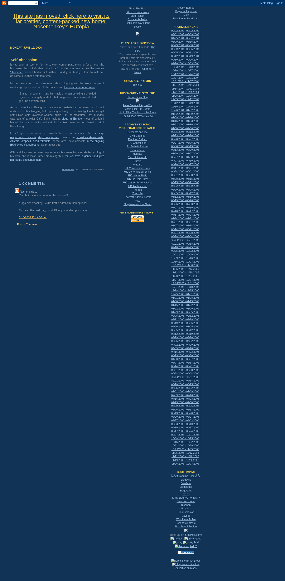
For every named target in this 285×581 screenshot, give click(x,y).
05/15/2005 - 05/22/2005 (185, 182)
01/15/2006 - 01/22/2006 (185, 305)
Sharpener (16, 72)
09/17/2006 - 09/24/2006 (185, 431)
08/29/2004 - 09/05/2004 (185, 49)
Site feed (137, 84)
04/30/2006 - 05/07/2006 (185, 359)
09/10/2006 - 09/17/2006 (185, 427)
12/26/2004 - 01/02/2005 (185, 110)
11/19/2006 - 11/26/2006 (185, 460)
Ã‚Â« (174, 476)
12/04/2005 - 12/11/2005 (185, 283)
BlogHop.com (193, 534)
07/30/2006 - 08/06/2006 (185, 406)
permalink (68, 169)
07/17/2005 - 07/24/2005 (185, 214)
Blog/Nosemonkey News (137, 204)
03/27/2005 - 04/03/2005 (185, 157)
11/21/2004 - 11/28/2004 (185, 92)
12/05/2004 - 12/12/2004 (185, 99)
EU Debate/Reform (137, 146)
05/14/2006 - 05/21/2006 (185, 366)
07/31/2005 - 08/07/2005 (185, 222)
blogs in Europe (72, 118)
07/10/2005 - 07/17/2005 (185, 211)
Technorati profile (186, 523)
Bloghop (186, 505)
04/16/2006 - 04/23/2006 (185, 352)
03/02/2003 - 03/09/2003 (185, 34)
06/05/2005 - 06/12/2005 (185, 193)
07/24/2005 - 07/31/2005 (185, 218)
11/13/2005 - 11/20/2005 (185, 272)
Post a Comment (27, 224)
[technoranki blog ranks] (186, 557)
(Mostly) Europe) (186, 7)
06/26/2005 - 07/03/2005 (185, 204)
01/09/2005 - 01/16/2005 (185, 117)
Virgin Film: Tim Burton (137, 109)
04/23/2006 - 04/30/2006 (185, 355)
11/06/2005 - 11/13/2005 (185, 269)
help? (193, 546)
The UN (137, 190)
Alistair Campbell (20, 141)
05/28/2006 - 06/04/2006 (185, 373)
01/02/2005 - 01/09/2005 (185, 114)
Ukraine (137, 164)
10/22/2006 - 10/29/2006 (185, 445)
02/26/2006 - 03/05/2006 (185, 326)
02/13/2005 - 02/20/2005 (185, 135)
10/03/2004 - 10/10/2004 (185, 67)
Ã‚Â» (198, 476)
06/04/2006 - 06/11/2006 (185, 377)
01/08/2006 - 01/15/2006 (185, 301)
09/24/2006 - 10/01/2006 (185, 435)
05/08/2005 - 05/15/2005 (185, 179)
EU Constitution (137, 143)
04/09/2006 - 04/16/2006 (185, 348)
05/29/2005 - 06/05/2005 (185, 189)
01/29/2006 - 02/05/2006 (185, 312)
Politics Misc (137, 186)
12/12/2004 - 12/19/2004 (185, 103)
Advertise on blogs (186, 568)
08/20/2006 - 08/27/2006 (185, 417)
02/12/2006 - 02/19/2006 (185, 319)
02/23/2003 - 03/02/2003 (185, 31)
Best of (137, 26)
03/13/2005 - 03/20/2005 (185, 150)
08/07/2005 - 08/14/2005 (185, 225)
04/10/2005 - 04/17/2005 (185, 164)
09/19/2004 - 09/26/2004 (185, 59)
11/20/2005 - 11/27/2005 (185, 276)
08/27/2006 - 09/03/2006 (185, 420)
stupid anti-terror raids (89, 137)
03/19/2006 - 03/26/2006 (185, 337)
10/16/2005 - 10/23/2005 (185, 261)
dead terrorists (41, 141)
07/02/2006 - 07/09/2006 (185, 391)
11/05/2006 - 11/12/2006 (185, 453)
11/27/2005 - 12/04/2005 (185, 280)
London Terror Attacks (137, 182)
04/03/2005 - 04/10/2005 (185, 160)
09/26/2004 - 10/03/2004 (185, 63)
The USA (137, 193)
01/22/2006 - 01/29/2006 (185, 308)
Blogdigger (186, 487)
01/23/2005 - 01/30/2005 (185, 124)
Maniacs (137, 154)
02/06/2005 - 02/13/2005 (185, 132)
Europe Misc (137, 150)
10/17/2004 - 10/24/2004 (185, 74)
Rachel (24, 191)
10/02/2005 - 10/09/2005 (185, 254)
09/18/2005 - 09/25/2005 (185, 247)
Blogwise (186, 480)
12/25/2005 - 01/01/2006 (185, 294)
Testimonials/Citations (137, 23)
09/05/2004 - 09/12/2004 (185, 52)
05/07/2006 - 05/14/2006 (185, 362)
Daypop (186, 516)
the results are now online (79, 87)
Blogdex (186, 508)
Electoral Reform (137, 139)
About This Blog (137, 8)
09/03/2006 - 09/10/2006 (185, 424)
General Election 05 (137, 172)
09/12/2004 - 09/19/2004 (185, 56)
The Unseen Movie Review (137, 116)
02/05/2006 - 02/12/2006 (185, 315)
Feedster (186, 483)
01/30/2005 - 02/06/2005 (185, 128)
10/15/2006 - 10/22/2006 (185, 442)
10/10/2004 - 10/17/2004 (185, 70)
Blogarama (186, 490)
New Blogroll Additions (186, 18)
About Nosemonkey (137, 12)
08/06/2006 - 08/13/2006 (185, 409)
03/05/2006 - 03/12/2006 (185, 330)
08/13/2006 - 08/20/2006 (185, 413)
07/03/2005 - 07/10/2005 (185, 207)
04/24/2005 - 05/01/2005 (185, 171)
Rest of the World (137, 157)
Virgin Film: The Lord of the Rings (137, 112)
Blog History (137, 16)
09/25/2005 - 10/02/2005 (185, 251)
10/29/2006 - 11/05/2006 (185, 449)
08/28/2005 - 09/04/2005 (185, 236)
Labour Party (137, 175)
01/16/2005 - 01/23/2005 (185, 121)
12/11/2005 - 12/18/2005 (185, 287)
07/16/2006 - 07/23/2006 (185, 399)
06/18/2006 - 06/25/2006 (185, 384)
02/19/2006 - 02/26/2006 (185, 323)
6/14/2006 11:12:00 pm (33, 217)
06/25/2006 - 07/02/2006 (185, 388)
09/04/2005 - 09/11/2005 (185, 240)
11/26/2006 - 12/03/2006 (185, 463)
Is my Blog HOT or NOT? (186, 497)
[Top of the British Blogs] (186, 561)
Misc (137, 201)
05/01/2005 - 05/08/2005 (185, 175)
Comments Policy (138, 19)
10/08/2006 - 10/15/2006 (185, 438)
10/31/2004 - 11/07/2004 (185, 81)
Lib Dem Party (137, 179)
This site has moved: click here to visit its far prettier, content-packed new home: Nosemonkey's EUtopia (61, 21)
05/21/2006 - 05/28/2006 (185, 370)
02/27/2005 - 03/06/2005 (185, 142)
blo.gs (186, 494)
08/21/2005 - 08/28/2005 (185, 233)
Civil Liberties (137, 136)
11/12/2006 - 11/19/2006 (185, 456)
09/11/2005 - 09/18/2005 (185, 244)
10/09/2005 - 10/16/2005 (185, 258)
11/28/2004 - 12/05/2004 (185, 96)
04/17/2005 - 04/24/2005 (185, 168)
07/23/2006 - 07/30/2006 (185, 402)
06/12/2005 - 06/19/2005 (185, 197)
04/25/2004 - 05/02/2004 (185, 38)
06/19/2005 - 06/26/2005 (185, 200)
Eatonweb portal (186, 501)
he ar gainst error (137, 197)
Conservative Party (137, 168)
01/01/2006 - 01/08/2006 (185, 298)
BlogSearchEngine (186, 526)
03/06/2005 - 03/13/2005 (185, 146)
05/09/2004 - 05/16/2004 (185, 41)
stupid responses (48, 137)
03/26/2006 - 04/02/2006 (185, 341)
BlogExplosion (186, 512)
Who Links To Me (186, 519)
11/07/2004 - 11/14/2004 (185, 85)
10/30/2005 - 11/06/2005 (185, 265)
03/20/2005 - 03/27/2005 (185, 153)
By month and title (137, 132)
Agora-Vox (146, 105)
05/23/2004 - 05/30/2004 (185, 45)
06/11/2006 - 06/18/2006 (185, 380)
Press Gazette (131, 105)
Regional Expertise (186, 11)
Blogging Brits (186, 476)
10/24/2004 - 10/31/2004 (185, 78)
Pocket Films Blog (137, 97)
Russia (137, 161)
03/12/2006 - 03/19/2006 (185, 334)
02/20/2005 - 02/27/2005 (185, 139)
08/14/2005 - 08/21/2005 (185, 229)
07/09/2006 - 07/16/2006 (185, 395)
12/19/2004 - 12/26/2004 (185, 106)
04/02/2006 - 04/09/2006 (185, 345)
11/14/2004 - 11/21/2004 (185, 88)
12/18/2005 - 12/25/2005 (185, 290)
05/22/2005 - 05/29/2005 (185, 186)
